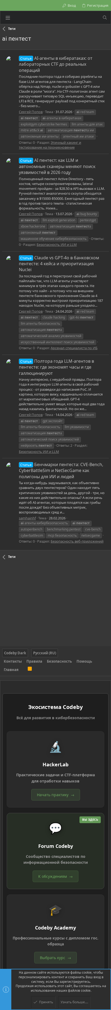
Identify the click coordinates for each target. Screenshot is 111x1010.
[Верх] (23, 669)
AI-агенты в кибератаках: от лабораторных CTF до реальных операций (55, 64)
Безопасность (59, 661)
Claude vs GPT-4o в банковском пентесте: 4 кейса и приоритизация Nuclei (59, 264)
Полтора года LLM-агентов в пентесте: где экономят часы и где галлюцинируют (56, 367)
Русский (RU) (44, 653)
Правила (34, 661)
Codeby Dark (15, 653)
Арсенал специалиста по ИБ (74, 347)
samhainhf (27, 518)
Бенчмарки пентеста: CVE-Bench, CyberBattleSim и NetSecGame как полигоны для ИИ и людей (61, 471)
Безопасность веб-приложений (77, 541)
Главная (11, 669)
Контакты (13, 661)
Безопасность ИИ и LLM (57, 244)
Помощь (84, 661)
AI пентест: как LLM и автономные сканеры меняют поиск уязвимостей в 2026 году (57, 166)
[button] (7, 17)
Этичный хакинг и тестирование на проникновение (50, 145)
